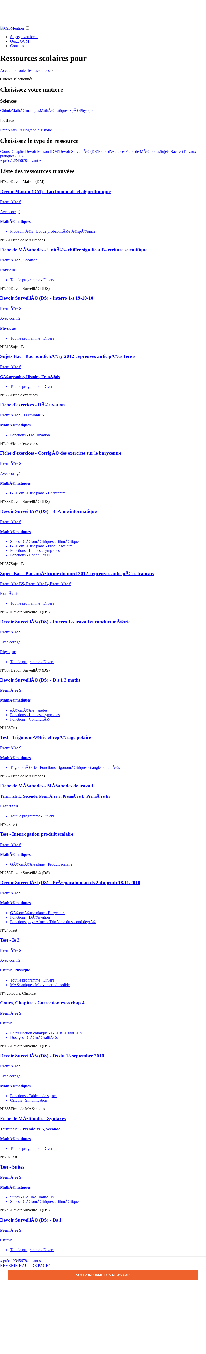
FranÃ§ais (8, 130)
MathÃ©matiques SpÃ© (60, 110)
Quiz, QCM (19, 41)
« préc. (5, 160)
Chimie (6, 110)
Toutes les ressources (33, 70)
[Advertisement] (103, 11)
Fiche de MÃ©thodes (142, 151)
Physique (87, 110)
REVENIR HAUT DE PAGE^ (25, 1265)
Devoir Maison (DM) (42, 151)
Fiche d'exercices (111, 151)
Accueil (6, 70)
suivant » (34, 160)
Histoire (45, 130)
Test (180, 151)
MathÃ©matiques (26, 110)
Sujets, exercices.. (24, 37)
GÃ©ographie (28, 130)
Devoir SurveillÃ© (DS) (78, 151)
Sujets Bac (168, 151)
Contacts (17, 46)
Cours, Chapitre (12, 151)
